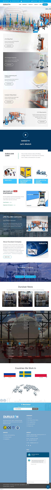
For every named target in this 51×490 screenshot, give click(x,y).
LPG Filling (12, 484)
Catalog (42, 1)
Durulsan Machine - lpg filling (8, 486)
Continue (5, 229)
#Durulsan (35, 1)
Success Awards (31, 424)
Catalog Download (30, 276)
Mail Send (7, 1)
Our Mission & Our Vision (33, 420)
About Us (30, 418)
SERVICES (36, 4)
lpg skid (28, 451)
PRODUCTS (30, 4)
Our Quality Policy (31, 422)
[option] (25, 18)
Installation (6, 439)
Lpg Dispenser (22, 484)
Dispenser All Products (8, 205)
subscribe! (35, 408)
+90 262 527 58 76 (26, 1)
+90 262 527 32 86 (15, 1)
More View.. (7, 256)
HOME (20, 4)
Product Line (30, 426)
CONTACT (45, 4)
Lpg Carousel (16, 484)
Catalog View (19, 276)
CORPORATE (24, 4)
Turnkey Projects (7, 437)
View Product (6, 202)
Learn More (9, 45)
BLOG (40, 4)
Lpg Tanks (27, 484)
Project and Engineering (9, 435)
